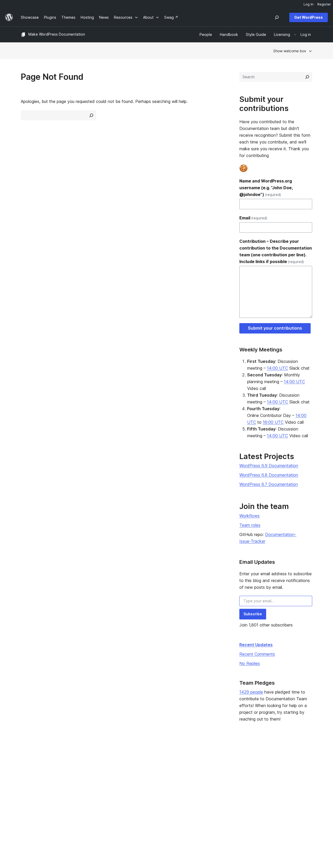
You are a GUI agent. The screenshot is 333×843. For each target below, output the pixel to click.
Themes (87, 764)
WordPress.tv (153, 781)
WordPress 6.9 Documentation (268, 465)
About (26, 756)
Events (204, 764)
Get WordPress (308, 17)
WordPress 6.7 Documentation (268, 484)
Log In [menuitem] (308, 4)
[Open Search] (277, 17)
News (25, 764)
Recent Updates (256, 644)
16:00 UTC (273, 422)
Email (253, 217)
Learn (144, 756)
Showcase (89, 756)
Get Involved (210, 756)
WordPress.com (274, 756)
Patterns (87, 781)
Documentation (152, 764)
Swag (206, 781)
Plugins (86, 773)
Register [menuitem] (324, 4)
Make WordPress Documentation (56, 34)
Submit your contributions (275, 328)
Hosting (27, 773)
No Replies (249, 663)
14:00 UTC (277, 368)
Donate (207, 773)
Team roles (249, 525)
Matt (264, 764)
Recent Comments (257, 654)
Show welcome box (289, 51)
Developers (149, 773)
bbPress (267, 773)
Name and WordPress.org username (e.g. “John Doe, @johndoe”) (266, 187)
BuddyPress (270, 781)
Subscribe (253, 614)
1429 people (251, 692)
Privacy (27, 781)
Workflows (249, 515)
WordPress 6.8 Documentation (268, 475)
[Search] (307, 77)
